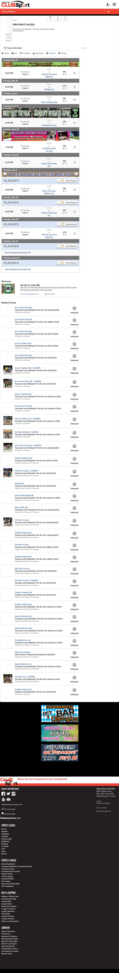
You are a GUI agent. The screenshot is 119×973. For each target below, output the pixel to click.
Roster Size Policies (9, 906)
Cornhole (5, 846)
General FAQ (6, 901)
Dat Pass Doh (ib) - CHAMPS (26, 432)
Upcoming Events (8, 864)
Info (15, 53)
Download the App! (8, 899)
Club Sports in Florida (9, 951)
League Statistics (8, 911)
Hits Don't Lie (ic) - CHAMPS (26, 471)
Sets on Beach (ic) (49, 102)
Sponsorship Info (8, 946)
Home (6, 53)
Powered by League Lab (103, 811)
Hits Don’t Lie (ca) (22, 569)
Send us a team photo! (10, 921)
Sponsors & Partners (9, 936)
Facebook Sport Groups (10, 871)
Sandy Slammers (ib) (23, 628)
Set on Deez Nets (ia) (23, 308)
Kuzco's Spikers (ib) (23, 343)
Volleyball (9, 11)
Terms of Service (101, 808)
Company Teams (7, 869)
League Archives (7, 919)
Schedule (26, 53)
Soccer (4, 829)
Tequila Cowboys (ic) (23, 689)
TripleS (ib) (19, 483)
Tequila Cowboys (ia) (23, 533)
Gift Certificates (7, 886)
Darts (3, 851)
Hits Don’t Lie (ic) (22, 520)
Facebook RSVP (7, 879)
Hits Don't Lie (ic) (22, 545)
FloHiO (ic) (49, 89)
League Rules (6, 904)
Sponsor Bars (6, 954)
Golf (3, 849)
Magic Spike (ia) (21, 507)
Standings (39, 53)
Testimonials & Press (9, 949)
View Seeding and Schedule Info (18, 253)
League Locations (8, 909)
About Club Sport (8, 931)
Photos (64, 53)
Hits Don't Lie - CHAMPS (25, 677)
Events (4, 854)
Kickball (4, 836)
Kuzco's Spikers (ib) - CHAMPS (27, 368)
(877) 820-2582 (9, 809)
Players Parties (7, 874)
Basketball (5, 841)
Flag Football (6, 839)
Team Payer (5, 914)
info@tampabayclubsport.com (11, 804)
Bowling (4, 844)
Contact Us (5, 934)
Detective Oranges (22, 652)
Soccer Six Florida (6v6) (10, 884)
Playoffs (52, 53)
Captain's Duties (7, 916)
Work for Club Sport (9, 944)
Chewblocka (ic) (49, 125)
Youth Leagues (7, 876)
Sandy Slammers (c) (23, 664)
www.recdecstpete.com (29, 294)
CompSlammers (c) (23, 640)
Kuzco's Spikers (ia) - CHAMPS (27, 419)
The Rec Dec (25, 72)
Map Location (49, 294)
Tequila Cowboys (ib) (23, 458)
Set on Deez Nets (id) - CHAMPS (28, 381)
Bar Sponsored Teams (9, 939)
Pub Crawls (5, 881)
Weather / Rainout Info (10, 896)
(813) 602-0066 (9, 814)
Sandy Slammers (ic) (23, 616)
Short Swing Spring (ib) (24, 495)
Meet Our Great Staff (9, 941)
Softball (4, 831)
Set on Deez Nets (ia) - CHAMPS (28, 445)
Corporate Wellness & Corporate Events (16, 866)
